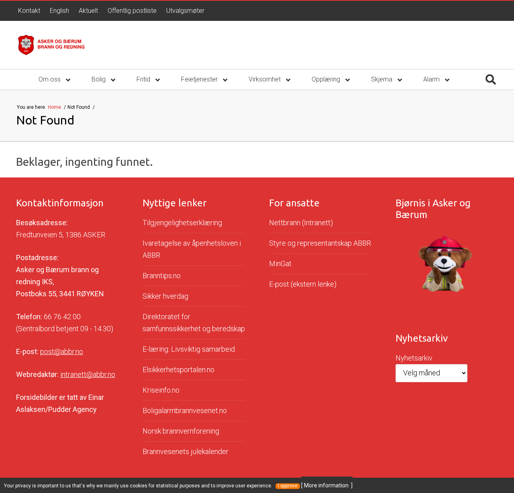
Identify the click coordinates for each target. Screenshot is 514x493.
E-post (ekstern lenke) (303, 284)
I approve (288, 486)
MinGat (280, 263)
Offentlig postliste (132, 10)
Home (55, 107)
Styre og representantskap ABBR (320, 243)
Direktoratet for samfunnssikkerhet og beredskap (194, 322)
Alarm (432, 79)
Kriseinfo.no (161, 390)
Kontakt (29, 10)
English (59, 10)
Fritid (144, 79)
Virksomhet (265, 79)
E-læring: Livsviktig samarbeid (189, 349)
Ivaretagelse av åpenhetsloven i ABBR (192, 249)
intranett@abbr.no (87, 374)
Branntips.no (162, 275)
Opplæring (327, 79)
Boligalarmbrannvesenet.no (185, 410)
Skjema (382, 79)
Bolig (99, 79)
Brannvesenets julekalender (185, 451)
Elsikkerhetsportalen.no (178, 369)
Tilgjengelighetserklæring (182, 222)
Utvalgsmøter (185, 10)
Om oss (50, 79)
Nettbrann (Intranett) (301, 222)
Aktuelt (88, 10)
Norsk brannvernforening (181, 431)
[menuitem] (29, 11)
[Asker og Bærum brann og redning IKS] (51, 45)
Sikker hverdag (165, 296)
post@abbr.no (61, 351)
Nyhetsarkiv (414, 358)
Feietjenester (200, 79)
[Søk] (490, 79)
